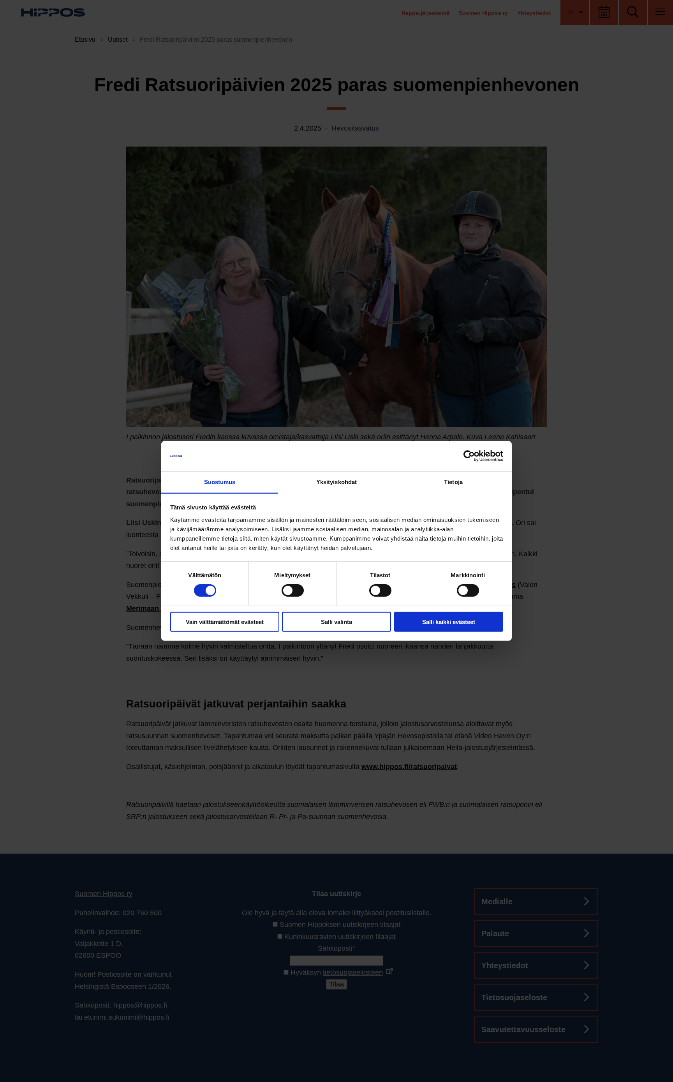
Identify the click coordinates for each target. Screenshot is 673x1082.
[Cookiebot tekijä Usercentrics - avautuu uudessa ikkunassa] (469, 456)
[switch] (293, 590)
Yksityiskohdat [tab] (336, 482)
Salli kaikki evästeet (448, 621)
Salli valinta (336, 621)
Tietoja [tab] (453, 482)
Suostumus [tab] (220, 482)
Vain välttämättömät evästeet (225, 621)
